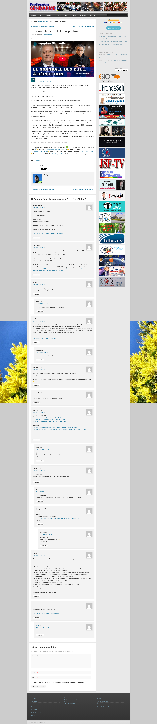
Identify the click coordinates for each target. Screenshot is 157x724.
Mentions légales (68, 702)
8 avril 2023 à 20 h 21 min (42, 449)
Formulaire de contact (69, 703)
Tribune (67, 15)
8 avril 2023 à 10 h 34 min (39, 395)
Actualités (33, 15)
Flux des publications (102, 701)
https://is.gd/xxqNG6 (86, 151)
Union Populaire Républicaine (44, 82)
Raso (34, 604)
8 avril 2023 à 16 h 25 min (39, 555)
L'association (34, 707)
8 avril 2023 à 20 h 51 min (42, 511)
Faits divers (58, 15)
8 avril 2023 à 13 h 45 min (39, 412)
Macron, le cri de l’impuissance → (83, 26)
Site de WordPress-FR (103, 707)
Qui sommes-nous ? (69, 698)
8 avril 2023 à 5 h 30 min (39, 207)
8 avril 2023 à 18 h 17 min (42, 627)
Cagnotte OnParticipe (113, 28)
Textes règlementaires (45, 15)
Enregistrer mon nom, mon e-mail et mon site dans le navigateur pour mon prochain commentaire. (58, 682)
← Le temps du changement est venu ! (43, 26)
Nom (35, 677)
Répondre (36, 237)
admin (52, 175)
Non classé (34, 709)
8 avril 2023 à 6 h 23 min (39, 247)
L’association (83, 15)
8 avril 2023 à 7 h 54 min (42, 303)
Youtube (38, 160)
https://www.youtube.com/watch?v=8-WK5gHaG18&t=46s (48, 233)
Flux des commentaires (103, 704)
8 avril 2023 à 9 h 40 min (39, 321)
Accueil (40, 21)
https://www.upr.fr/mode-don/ (39, 151)
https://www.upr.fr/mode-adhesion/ (57, 149)
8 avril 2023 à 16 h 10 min (39, 470)
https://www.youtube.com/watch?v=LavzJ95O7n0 (46, 613)
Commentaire (35, 656)
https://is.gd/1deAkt (57, 154)
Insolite (74, 15)
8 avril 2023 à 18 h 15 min (39, 606)
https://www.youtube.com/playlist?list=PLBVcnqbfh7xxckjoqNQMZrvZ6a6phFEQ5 (57, 518)
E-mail (35, 672)
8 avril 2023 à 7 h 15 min (39, 284)
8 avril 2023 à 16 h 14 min (42, 492)
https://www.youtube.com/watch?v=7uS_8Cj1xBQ (46, 338)
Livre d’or (92, 15)
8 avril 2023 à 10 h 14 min (39, 369)
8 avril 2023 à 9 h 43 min (42, 352)
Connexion (99, 698)
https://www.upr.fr (44, 156)
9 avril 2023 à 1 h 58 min (46, 534)
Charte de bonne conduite (70, 700)
